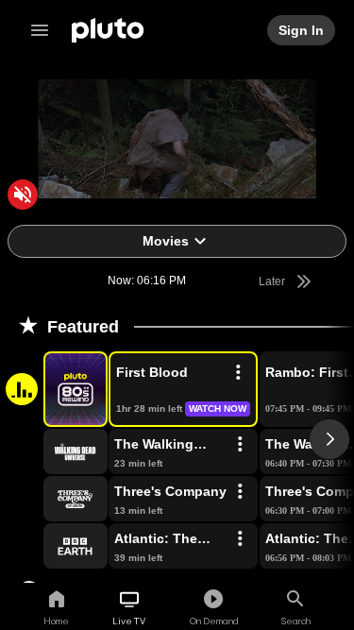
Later (274, 281)
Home (56, 620)
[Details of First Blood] (237, 373)
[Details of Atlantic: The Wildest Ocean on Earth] (239, 539)
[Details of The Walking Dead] (239, 444)
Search (296, 620)
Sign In (302, 30)
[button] (54, 389)
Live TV (128, 620)
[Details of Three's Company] (239, 492)
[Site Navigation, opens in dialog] (45, 30)
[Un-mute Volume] (23, 194)
